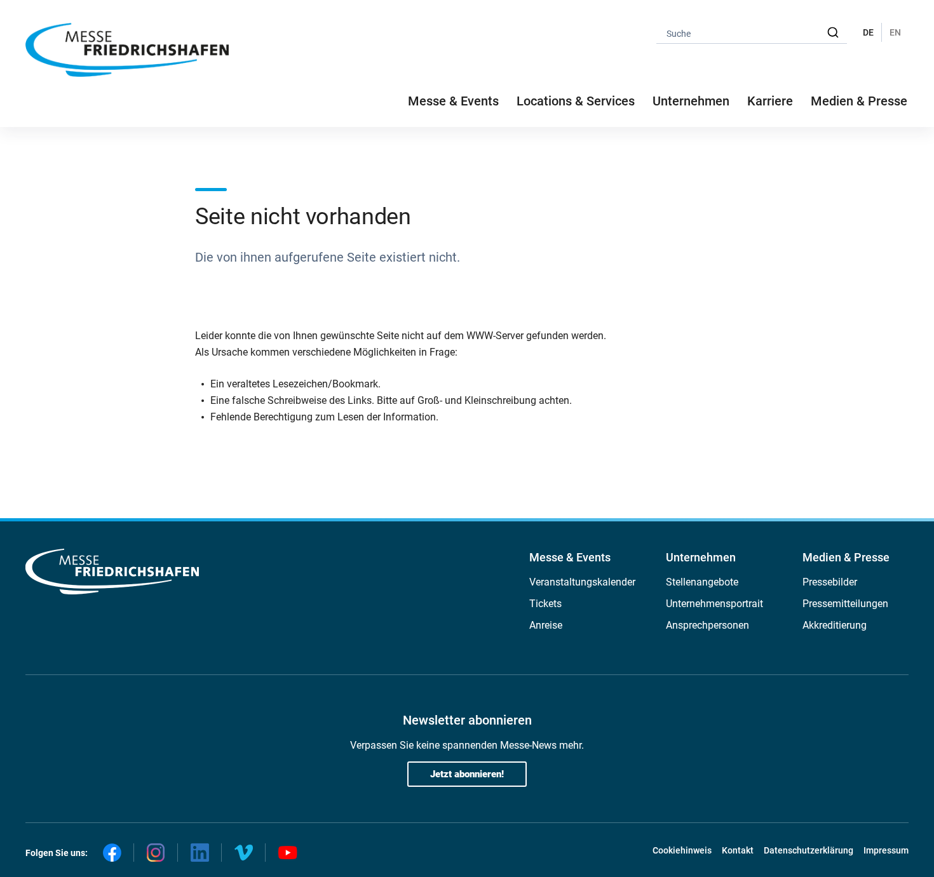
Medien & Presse (859, 101)
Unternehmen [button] (691, 101)
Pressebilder (829, 582)
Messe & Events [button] (453, 101)
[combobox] (751, 33)
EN (895, 32)
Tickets (545, 604)
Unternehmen (701, 557)
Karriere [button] (770, 101)
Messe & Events (570, 557)
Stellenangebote (702, 582)
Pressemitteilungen (845, 604)
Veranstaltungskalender (582, 582)
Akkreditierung (834, 625)
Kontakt (738, 850)
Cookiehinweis (682, 850)
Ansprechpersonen (707, 625)
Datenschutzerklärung (808, 850)
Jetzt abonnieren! (467, 774)
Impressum (886, 850)
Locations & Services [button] (576, 101)
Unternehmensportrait (714, 604)
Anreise (545, 625)
